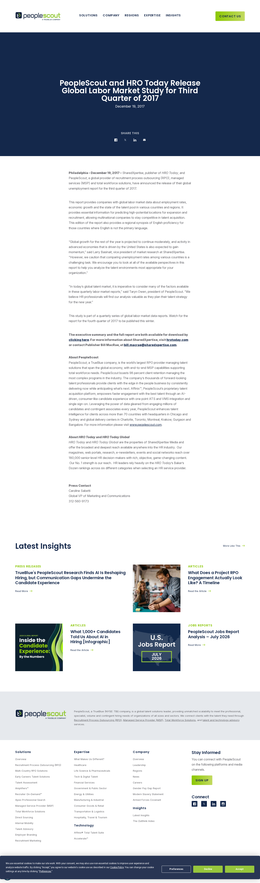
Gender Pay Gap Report (147, 788)
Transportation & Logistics (89, 811)
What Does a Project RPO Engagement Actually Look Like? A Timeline (215, 577)
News (136, 776)
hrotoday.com (177, 340)
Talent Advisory (24, 829)
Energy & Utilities (84, 794)
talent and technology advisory (221, 720)
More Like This (231, 545)
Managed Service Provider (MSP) (143, 720)
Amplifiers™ (22, 788)
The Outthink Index (144, 821)
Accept (240, 869)
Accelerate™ (81, 838)
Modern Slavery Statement (148, 794)
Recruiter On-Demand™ (28, 794)
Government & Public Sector (90, 788)
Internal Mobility (24, 823)
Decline (208, 869)
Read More (21, 591)
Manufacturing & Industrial (89, 799)
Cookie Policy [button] (117, 867)
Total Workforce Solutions (180, 720)
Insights (173, 15)
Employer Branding (26, 834)
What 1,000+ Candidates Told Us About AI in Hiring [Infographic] (95, 637)
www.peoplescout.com (146, 425)
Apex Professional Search (30, 799)
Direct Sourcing (24, 817)
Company (111, 15)
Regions (132, 15)
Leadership (139, 765)
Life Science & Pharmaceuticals (92, 770)
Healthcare (80, 765)
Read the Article (197, 591)
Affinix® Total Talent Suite (89, 832)
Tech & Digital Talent (86, 776)
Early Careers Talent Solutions (32, 776)
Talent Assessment (26, 782)
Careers (137, 782)
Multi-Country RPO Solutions (31, 770)
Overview (20, 759)
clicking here (79, 340)
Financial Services (84, 782)
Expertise (152, 15)
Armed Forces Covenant (147, 799)
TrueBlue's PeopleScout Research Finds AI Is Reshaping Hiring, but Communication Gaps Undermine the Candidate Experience (70, 577)
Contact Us (230, 16)
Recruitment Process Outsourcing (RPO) (98, 720)
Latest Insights (141, 815)
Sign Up (202, 780)
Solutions (88, 15)
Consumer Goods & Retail (89, 805)
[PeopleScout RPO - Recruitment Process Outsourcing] (39, 16)
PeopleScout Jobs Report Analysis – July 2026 (213, 634)
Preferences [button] (45, 871)
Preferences (176, 869)
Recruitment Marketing (28, 840)
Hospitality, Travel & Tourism (90, 817)
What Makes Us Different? (89, 759)
